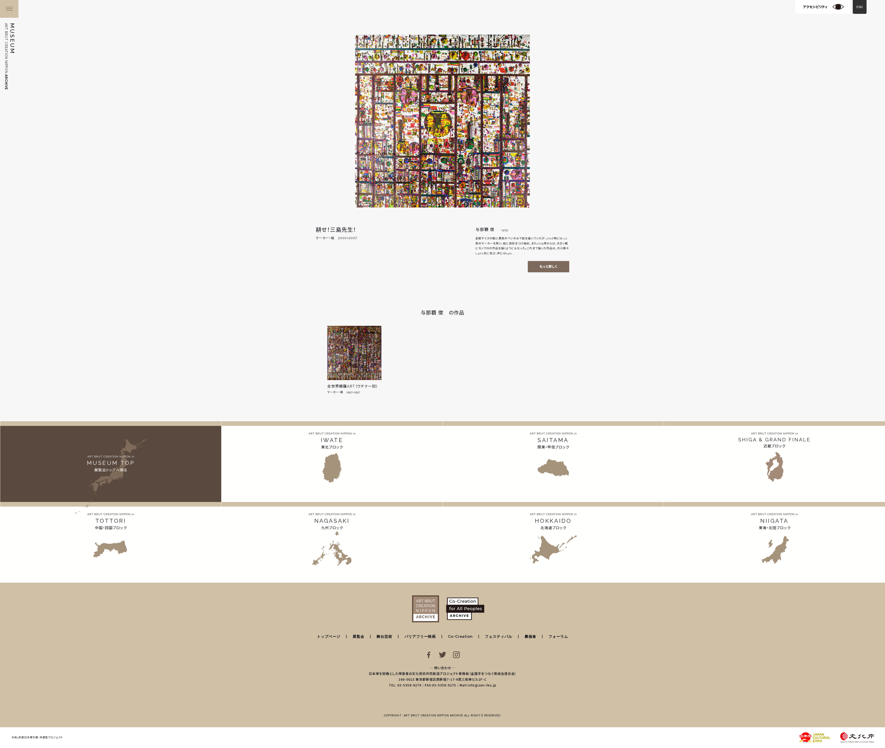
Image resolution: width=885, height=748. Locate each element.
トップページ (328, 636)
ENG (859, 7)
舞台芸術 (384, 636)
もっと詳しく (549, 266)
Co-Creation (460, 636)
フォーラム (558, 636)
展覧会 (358, 636)
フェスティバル (498, 636)
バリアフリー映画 (420, 636)
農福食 (530, 636)
